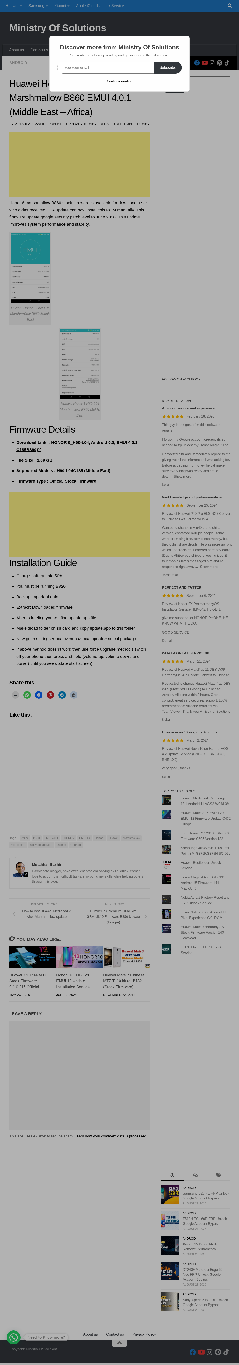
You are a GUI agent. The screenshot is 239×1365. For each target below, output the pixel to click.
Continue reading (119, 81)
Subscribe (167, 67)
